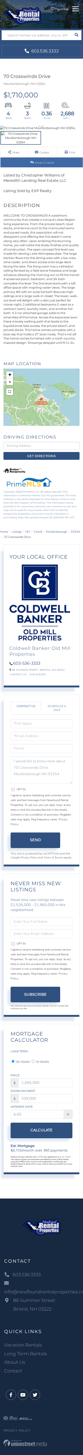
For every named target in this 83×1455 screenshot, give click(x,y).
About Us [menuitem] (14, 1362)
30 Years (22, 1062)
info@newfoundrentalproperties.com (41, 1292)
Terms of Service (53, 857)
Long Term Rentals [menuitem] (25, 1353)
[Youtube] (23, 1395)
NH (27, 532)
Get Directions (41, 456)
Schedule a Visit (56, 708)
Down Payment (23, 1091)
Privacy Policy (29, 857)
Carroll (38, 532)
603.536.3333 (44, 51)
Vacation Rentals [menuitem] (23, 1345)
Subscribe (35, 994)
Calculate (41, 1130)
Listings (17, 532)
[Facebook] (11, 1395)
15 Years (42, 1062)
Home (4, 532)
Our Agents (37, 674)
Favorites (61, 9)
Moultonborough (56, 532)
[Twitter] (35, 1395)
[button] (76, 35)
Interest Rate (22, 1106)
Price (15, 1075)
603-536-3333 (26, 663)
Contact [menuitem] (13, 1371)
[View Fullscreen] (9, 391)
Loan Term (19, 1051)
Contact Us (18, 674)
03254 (75, 532)
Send (35, 840)
